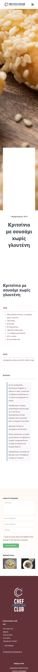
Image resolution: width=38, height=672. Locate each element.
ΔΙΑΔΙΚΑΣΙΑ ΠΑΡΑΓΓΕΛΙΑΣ (19, 668)
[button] (4, 563)
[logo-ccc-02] (14, 3)
